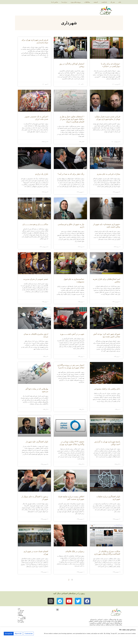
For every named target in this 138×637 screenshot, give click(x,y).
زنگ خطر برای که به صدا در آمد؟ (71, 174)
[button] (57, 609)
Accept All (8, 634)
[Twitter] (78, 601)
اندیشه (96, 2)
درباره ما (64, 2)
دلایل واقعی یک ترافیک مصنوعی (107, 389)
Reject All (18, 634)
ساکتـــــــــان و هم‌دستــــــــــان (35, 224)
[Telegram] (60, 601)
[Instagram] (51, 601)
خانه (119, 2)
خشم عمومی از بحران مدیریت (35, 279)
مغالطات (87, 2)
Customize (28, 634)
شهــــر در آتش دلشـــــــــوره (72, 334)
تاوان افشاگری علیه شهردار (37, 442)
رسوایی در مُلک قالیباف (74, 551)
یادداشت (104, 2)
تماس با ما (54, 2)
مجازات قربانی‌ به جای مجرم (108, 174)
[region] (69, 632)
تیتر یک (112, 2)
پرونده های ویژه (76, 2)
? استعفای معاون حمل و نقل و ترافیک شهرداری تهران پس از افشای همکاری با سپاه (72, 119)
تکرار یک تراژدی (41, 174)
